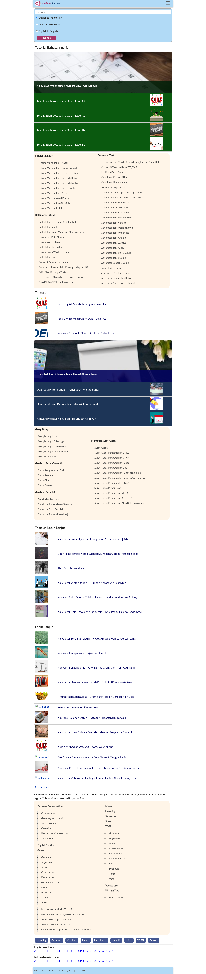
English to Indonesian (50, 17)
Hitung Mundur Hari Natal (53, 162)
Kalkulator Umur (48, 257)
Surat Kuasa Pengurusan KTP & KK (113, 497)
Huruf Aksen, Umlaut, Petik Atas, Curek (62, 914)
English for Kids (45, 845)
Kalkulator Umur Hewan (114, 182)
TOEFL (109, 826)
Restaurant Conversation (55, 833)
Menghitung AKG (47, 456)
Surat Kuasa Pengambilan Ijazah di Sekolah (117, 472)
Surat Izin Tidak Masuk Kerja (53, 514)
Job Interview (48, 823)
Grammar (46, 857)
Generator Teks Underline (115, 232)
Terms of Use (80, 971)
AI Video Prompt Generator (56, 919)
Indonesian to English (50, 24)
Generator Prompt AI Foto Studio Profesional (66, 929)
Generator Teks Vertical (114, 222)
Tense (44, 897)
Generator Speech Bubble (115, 262)
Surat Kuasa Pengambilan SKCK (111, 482)
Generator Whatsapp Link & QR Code (121, 192)
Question (46, 828)
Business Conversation (50, 806)
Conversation (48, 813)
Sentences (110, 816)
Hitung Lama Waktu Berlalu (54, 252)
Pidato (85, 940)
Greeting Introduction (53, 818)
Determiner (47, 877)
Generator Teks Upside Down (117, 227)
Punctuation (116, 897)
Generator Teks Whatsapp (115, 202)
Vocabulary (111, 885)
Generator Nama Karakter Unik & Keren (122, 197)
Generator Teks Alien (112, 247)
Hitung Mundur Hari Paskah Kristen (58, 172)
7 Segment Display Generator (117, 272)
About (57, 971)
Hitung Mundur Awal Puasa (54, 197)
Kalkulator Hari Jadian (51, 247)
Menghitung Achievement (52, 446)
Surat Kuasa (101, 447)
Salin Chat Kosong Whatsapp (54, 272)
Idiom (108, 806)
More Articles (41, 786)
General (41, 850)
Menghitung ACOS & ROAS (53, 451)
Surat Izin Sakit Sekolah (50, 509)
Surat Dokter (45, 485)
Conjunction (48, 872)
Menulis (116, 940)
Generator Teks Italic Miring (116, 217)
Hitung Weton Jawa (49, 242)
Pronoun (46, 892)
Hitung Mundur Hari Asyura (54, 192)
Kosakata (72, 940)
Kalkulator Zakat (48, 226)
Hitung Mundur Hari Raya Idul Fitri (58, 177)
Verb (44, 902)
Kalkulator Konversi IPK (114, 177)
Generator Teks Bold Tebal (115, 212)
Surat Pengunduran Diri (51, 470)
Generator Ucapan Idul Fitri (116, 277)
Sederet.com (41, 971)
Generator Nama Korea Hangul (118, 282)
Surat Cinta (44, 480)
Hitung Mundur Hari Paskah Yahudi (58, 167)
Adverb (45, 867)
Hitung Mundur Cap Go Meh (54, 203)
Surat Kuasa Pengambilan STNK (111, 457)
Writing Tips (112, 890)
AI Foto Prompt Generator (55, 924)
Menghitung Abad (48, 436)
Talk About (47, 838)
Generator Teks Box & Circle (116, 252)
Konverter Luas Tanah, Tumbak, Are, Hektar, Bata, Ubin (130, 162)
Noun (44, 887)
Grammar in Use (50, 882)
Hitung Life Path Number (52, 236)
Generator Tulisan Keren (114, 207)
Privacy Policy (67, 971)
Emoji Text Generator (112, 267)
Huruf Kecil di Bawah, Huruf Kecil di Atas (61, 277)
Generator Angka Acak (113, 187)
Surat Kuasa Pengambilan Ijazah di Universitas (119, 477)
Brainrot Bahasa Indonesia (53, 262)
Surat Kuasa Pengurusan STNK (111, 492)
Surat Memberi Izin (48, 499)
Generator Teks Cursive (113, 242)
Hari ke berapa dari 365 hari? (56, 909)
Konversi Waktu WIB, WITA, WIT (119, 167)
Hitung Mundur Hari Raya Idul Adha (58, 182)
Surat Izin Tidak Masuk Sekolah (55, 504)
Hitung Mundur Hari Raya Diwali (57, 187)
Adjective (46, 862)
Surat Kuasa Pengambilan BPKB (111, 452)
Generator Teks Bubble (113, 257)
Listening (110, 811)
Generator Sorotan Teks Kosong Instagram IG (63, 267)
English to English (48, 31)
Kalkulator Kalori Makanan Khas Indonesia (62, 231)
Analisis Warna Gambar (114, 172)
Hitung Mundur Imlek (50, 208)
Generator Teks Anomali (114, 237)
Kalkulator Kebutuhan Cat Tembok (57, 221)
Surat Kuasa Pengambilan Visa (111, 467)
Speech (109, 821)
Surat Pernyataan (47, 475)
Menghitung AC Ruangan (51, 441)
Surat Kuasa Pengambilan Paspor (112, 462)
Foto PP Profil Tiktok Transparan (56, 282)
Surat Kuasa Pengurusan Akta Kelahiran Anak (119, 502)
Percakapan (100, 940)
